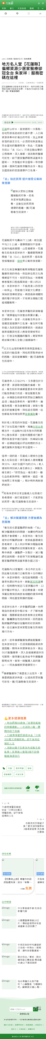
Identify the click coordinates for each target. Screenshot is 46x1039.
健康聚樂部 (19, 1025)
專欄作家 (31, 1029)
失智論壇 (22, 8)
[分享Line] (17, 13)
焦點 (4, 8)
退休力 (13, 1029)
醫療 (32, 8)
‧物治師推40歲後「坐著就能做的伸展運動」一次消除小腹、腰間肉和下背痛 (22, 727)
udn (3, 59)
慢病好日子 (18, 59)
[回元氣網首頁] (9, 3)
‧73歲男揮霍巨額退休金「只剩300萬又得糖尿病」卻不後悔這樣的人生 (22, 739)
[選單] (42, 3)
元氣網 (9, 59)
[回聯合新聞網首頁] (3, 3)
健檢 (19, 261)
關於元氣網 (8, 1025)
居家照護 (35, 581)
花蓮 (4, 129)
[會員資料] (38, 3)
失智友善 (38, 426)
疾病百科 (38, 1025)
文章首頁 (22, 1029)
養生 (12, 8)
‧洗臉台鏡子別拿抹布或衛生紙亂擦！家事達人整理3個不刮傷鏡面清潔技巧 (22, 752)
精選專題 (29, 1025)
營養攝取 (30, 414)
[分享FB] (6, 13)
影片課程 (7, 874)
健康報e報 (24, 1014)
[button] (43, 8)
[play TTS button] (13, 122)
